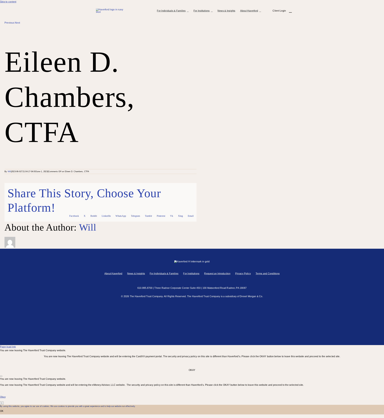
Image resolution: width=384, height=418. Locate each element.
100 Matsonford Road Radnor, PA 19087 (224, 288)
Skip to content (8, 1)
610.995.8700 (145, 288)
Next (17, 22)
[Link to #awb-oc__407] (290, 11)
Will (9, 171)
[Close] (1, 376)
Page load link (8, 347)
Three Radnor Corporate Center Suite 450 (177, 288)
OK (1, 411)
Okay (3, 397)
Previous (9, 22)
